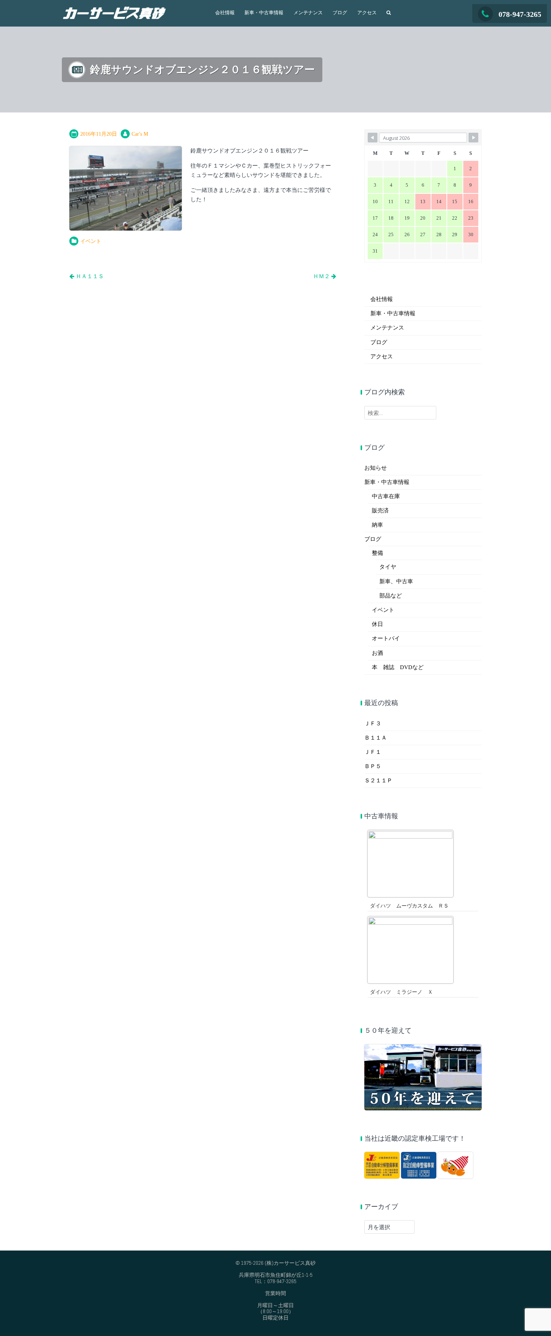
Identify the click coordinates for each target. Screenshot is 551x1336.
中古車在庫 (386, 496)
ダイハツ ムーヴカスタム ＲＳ (409, 906)
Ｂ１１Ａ (375, 738)
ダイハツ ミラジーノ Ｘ (401, 992)
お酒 (377, 653)
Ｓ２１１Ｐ (378, 780)
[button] (388, 16)
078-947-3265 (520, 14)
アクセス (367, 12)
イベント (90, 241)
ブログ (339, 12)
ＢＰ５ (372, 766)
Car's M (140, 134)
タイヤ (387, 567)
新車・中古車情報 (263, 12)
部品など (390, 596)
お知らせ (375, 468)
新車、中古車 (396, 581)
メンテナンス (308, 12)
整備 (377, 553)
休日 (377, 624)
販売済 (380, 511)
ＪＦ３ (372, 723)
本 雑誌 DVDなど (398, 667)
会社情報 (225, 12)
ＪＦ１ (372, 752)
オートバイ (386, 638)
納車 (377, 525)
